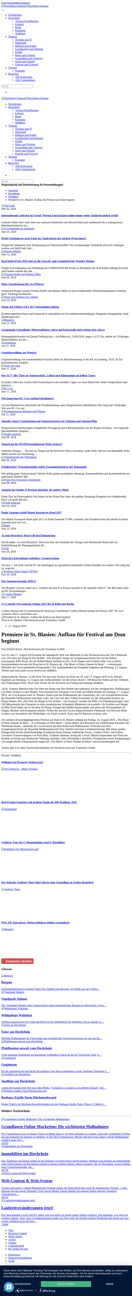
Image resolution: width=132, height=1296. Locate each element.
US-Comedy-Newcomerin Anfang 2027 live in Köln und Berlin (37, 603)
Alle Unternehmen (25, 80)
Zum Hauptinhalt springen (15, 2)
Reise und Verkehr (25, 55)
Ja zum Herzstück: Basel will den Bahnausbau (28, 535)
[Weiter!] (27, 795)
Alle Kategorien (23, 77)
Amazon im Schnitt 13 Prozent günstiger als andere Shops (35, 489)
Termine (12, 67)
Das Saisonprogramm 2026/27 (18, 581)
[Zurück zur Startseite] (24, 5)
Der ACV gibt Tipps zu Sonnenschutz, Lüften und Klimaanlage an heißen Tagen (48, 375)
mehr (109, 1284)
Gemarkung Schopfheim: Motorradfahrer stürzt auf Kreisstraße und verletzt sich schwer (53, 329)
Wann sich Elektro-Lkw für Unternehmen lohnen (30, 306)
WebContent (15, 1236)
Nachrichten (14, 14)
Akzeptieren (66, 1284)
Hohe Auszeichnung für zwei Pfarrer (22, 284)
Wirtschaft (20, 42)
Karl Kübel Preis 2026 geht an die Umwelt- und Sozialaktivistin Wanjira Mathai (47, 261)
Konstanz (20, 30)
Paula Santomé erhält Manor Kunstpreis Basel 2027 (31, 512)
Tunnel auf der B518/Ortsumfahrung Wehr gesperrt (31, 444)
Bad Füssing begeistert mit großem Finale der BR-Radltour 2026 (39, 802)
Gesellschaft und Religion (29, 49)
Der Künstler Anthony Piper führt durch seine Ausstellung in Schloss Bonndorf (47, 882)
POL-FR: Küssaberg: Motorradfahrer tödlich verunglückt (35, 922)
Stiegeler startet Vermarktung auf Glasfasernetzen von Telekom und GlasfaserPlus (49, 421)
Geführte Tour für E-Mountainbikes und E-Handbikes (33, 842)
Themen (12, 36)
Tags (10, 1230)
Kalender (20, 70)
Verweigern (22, 1284)
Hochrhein (14, 18)
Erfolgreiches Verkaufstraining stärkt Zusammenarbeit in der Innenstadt (43, 466)
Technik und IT (23, 39)
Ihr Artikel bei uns (18, 1248)
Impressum (14, 1254)
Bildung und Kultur (25, 45)
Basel (18, 27)
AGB (11, 1260)
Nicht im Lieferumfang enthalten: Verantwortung (30, 558)
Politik (18, 52)
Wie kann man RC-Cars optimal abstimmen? (27, 398)
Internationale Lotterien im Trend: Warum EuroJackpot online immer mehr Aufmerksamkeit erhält (59, 215)
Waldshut (20, 33)
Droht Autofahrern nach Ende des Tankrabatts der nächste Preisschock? (43, 238)
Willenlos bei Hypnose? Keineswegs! (22, 762)
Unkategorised (16, 1245)
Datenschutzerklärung (20, 1257)
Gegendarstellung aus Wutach (18, 352)
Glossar (12, 1242)
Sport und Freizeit (25, 61)
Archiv (12, 1239)
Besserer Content (17, 1233)
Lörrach (19, 24)
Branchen (13, 73)
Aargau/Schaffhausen (26, 21)
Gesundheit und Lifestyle (28, 58)
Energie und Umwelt (26, 64)
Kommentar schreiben (19, 961)
